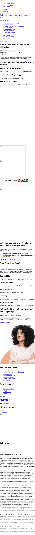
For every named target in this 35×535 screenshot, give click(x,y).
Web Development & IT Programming (13, 26)
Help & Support (7, 393)
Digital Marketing (8, 24)
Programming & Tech (9, 29)
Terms (5, 390)
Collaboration (7, 392)
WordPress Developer (25, 57)
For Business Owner (8, 3)
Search (2, 54)
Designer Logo (14, 57)
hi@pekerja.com (7, 407)
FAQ (4, 387)
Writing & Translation (9, 32)
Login (5, 9)
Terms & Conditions (8, 389)
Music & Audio (7, 27)
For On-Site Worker (8, 5)
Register (5, 11)
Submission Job (7, 380)
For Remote (6, 6)
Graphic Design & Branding (11, 23)
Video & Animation (8, 30)
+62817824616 (6, 400)
